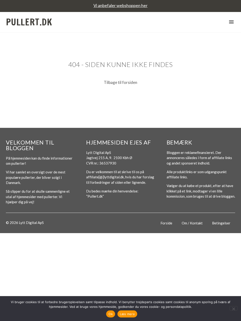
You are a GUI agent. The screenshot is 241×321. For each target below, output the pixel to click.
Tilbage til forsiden (120, 82)
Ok (110, 314)
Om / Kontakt (192, 223)
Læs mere (127, 314)
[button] (231, 21)
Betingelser (221, 223)
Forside (166, 223)
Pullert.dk (29, 22)
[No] (233, 308)
